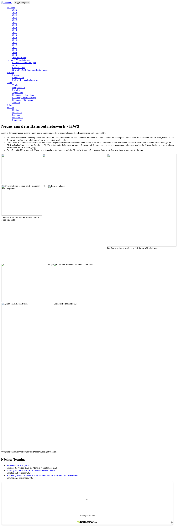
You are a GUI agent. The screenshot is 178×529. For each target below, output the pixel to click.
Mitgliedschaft (18, 87)
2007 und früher (19, 57)
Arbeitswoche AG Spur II (18, 465)
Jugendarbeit (17, 92)
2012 (14, 45)
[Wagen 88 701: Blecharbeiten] (27, 301)
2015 (14, 37)
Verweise (16, 102)
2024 (14, 15)
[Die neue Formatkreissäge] (63, 183)
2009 (14, 52)
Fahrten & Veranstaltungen (18, 60)
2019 (14, 27)
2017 (14, 32)
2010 (14, 50)
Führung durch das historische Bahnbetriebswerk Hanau (31, 470)
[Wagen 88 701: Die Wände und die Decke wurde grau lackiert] (57, 449)
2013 (14, 42)
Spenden (16, 90)
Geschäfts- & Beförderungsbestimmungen (30, 70)
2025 (14, 12)
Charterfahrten (18, 67)
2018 (14, 30)
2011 (14, 47)
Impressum (17, 120)
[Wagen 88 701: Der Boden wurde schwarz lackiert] (77, 262)
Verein (9, 82)
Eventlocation (18, 77)
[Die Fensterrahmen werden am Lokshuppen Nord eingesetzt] (141, 246)
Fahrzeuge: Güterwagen (22, 100)
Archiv (15, 65)
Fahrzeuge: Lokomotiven (23, 95)
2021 (14, 22)
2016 (14, 35)
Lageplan (16, 115)
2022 (14, 20)
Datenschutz (17, 117)
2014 (14, 40)
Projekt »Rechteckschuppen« (25, 80)
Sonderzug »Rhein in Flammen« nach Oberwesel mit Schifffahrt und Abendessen (42, 475)
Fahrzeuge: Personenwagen (24, 97)
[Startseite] (7, 2)
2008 (14, 55)
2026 (14, 10)
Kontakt (10, 107)
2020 (14, 25)
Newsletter (17, 112)
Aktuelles (11, 7)
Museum (10, 72)
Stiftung (10, 105)
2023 (14, 17)
